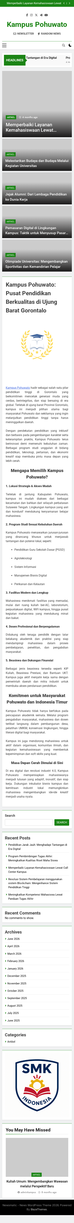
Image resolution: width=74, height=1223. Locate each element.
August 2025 (14, 1005)
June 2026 (13, 938)
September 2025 (17, 998)
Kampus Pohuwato (37, 24)
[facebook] (27, 15)
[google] (41, 15)
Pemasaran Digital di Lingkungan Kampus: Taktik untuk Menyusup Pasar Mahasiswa (35, 233)
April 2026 (13, 946)
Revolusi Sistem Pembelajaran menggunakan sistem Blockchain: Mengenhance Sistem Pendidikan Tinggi (35, 883)
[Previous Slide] (64, 3)
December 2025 (16, 976)
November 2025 (16, 983)
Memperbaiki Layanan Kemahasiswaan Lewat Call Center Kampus (34, 3)
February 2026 (15, 961)
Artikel (11, 117)
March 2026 (14, 953)
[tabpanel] (37, 1166)
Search (10, 815)
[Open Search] (63, 45)
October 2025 (15, 990)
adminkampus (28, 1192)
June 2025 (13, 1020)
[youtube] (46, 15)
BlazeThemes (39, 1209)
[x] (36, 15)
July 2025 (13, 1013)
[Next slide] (69, 3)
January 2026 (15, 968)
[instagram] (31, 15)
